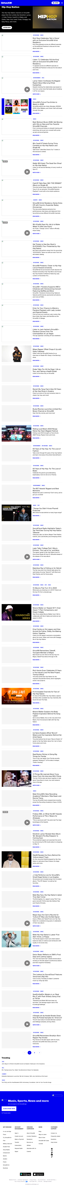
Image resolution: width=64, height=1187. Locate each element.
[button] (62, 3)
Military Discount (7, 1143)
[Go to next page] (39, 1053)
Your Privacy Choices (20, 1181)
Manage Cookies (48, 1181)
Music (41, 35)
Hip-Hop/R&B (36, 35)
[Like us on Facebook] (52, 1149)
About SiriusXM (31, 1133)
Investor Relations (31, 1136)
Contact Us (54, 1133)
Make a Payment (19, 1139)
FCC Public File (33, 1181)
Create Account (19, 1136)
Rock (49, 584)
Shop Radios (6, 1149)
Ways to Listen (42, 1134)
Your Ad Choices (42, 1179)
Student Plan (6, 1146)
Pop (38, 505)
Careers (29, 1151)
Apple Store (38, 1174)
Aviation (5, 1159)
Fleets (4, 1162)
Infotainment (6, 1153)
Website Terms (12, 1179)
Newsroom (29, 1139)
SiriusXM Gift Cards (44, 1140)
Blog (40, 1131)
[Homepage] (6, 3)
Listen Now (7, 27)
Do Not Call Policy (51, 1179)
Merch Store (42, 1137)
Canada (41, 1143)
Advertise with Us (31, 1148)
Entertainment (36, 77)
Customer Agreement (23, 1179)
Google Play (25, 1174)
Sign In (16, 1133)
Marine (5, 1156)
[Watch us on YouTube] (52, 1155)
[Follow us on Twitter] (52, 1153)
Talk (43, 77)
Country (35, 200)
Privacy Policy (33, 1179)
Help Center (54, 1142)
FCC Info (40, 1181)
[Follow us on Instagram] (52, 1151)
